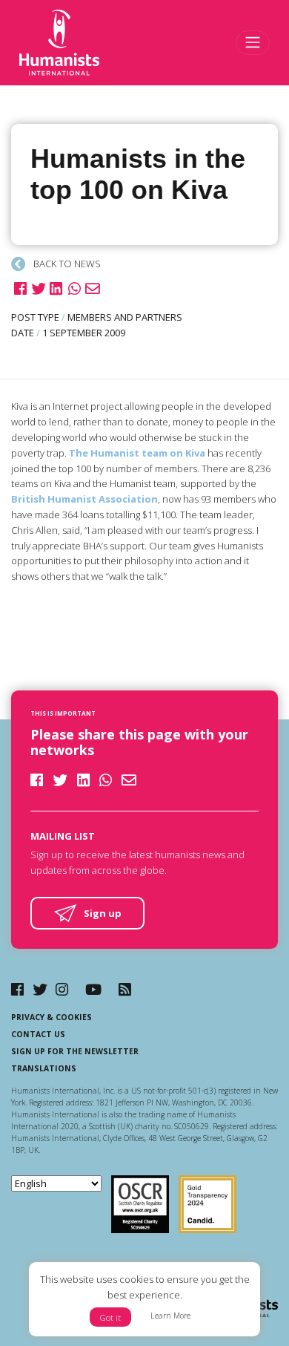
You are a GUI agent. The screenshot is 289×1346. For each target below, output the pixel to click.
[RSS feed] (125, 989)
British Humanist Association (84, 499)
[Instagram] (62, 989)
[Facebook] (17, 989)
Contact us (38, 1034)
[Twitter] (40, 989)
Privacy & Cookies (51, 1017)
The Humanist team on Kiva (137, 453)
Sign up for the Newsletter (75, 1051)
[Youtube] (93, 989)
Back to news (66, 263)
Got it (110, 1317)
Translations (43, 1068)
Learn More (170, 1315)
